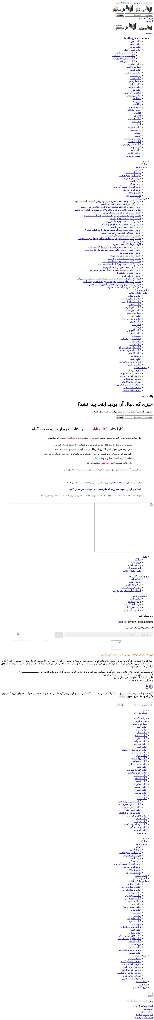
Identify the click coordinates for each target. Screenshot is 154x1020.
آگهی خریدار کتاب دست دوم (127, 244)
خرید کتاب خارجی (132, 178)
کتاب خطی (135, 78)
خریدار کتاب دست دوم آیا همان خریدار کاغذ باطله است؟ (113, 230)
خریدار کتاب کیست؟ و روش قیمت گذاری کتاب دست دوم (112, 215)
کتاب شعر (136, 150)
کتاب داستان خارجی (131, 298)
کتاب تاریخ (136, 41)
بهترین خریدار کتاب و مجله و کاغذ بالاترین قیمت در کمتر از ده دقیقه (107, 209)
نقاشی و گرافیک (133, 92)
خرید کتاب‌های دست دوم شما (88, 469)
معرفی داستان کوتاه (131, 373)
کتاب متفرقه (134, 64)
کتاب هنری (135, 321)
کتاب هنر (136, 90)
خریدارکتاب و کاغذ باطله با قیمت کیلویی (121, 204)
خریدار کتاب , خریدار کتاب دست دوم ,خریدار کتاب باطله (113, 250)
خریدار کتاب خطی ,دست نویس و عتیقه (121, 224)
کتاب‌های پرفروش (132, 144)
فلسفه (137, 135)
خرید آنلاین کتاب (133, 607)
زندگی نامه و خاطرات (130, 361)
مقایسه (143, 984)
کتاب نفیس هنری (126, 61)
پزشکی (137, 327)
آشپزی (137, 115)
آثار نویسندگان (134, 568)
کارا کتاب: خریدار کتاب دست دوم (124, 287)
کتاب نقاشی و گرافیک (130, 813)
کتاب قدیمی (135, 69)
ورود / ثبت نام (140, 987)
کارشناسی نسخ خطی (130, 175)
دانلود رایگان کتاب (132, 571)
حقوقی (137, 133)
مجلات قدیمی (134, 67)
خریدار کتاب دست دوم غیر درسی (124, 258)
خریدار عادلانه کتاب (131, 275)
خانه (145, 556)
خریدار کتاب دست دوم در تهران (125, 255)
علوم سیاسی (134, 107)
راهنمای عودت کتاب (131, 587)
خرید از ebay (135, 192)
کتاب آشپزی (135, 333)
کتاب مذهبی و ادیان (131, 318)
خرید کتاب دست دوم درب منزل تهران (122, 267)
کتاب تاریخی (135, 304)
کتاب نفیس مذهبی (126, 52)
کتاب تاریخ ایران (133, 307)
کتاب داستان (134, 295)
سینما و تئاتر (135, 81)
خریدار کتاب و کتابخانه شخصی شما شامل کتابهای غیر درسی (111, 207)
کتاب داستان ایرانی (131, 301)
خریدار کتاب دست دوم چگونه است (123, 235)
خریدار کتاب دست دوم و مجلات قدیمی (121, 261)
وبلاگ (138, 559)
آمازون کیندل (134, 141)
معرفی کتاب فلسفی (130, 376)
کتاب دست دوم (133, 72)
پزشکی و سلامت (132, 138)
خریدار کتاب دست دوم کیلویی (126, 227)
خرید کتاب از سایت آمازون (127, 187)
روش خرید (135, 562)
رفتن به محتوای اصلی (127, 2)
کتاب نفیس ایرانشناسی (123, 55)
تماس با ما (135, 598)
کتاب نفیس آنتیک (132, 49)
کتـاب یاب (136, 579)
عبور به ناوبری (145, 2)
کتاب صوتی (135, 344)
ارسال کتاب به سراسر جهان (127, 590)
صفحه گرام (82, 438)
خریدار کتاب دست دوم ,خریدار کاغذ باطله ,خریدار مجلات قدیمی (109, 238)
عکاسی (137, 104)
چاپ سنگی (135, 130)
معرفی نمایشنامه (132, 379)
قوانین (138, 169)
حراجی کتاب (134, 153)
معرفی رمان (134, 370)
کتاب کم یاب (134, 118)
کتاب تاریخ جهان (133, 310)
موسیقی (136, 336)
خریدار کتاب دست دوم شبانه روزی (123, 221)
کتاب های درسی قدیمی (129, 350)
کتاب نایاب (135, 47)
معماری (137, 98)
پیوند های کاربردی (138, 576)
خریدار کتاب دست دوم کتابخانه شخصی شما (119, 264)
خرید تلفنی (135, 181)
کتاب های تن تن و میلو (130, 347)
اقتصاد (137, 112)
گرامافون (136, 147)
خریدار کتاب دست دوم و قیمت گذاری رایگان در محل (114, 247)
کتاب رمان (135, 44)
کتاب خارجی (134, 127)
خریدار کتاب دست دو (130, 252)
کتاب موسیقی (134, 95)
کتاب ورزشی (134, 87)
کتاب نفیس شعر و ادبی (123, 58)
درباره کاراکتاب (133, 584)
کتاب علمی (135, 341)
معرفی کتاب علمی (131, 390)
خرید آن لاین (135, 184)
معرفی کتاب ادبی (132, 387)
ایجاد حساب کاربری (143, 1006)
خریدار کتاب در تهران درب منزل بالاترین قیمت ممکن (114, 284)
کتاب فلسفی (134, 353)
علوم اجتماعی (134, 110)
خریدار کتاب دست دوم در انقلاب (125, 218)
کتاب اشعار (135, 359)
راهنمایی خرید (140, 595)
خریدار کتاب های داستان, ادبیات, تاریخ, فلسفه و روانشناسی (111, 281)
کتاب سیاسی (134, 364)
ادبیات (138, 124)
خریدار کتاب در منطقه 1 (129, 273)
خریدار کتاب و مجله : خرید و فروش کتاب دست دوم (115, 270)
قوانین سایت (134, 601)
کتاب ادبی (136, 316)
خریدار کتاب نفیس (132, 241)
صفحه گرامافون (133, 155)
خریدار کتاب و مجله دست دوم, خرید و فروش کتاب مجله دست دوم (107, 201)
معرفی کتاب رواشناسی (129, 384)
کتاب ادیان (135, 84)
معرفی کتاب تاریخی (131, 381)
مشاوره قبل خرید (132, 610)
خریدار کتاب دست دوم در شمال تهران (122, 212)
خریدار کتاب (135, 582)
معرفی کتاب (134, 565)
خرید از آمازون (133, 195)
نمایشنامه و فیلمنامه (130, 338)
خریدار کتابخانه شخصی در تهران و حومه (121, 232)
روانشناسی (135, 75)
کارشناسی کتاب (133, 172)
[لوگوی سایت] (143, 12)
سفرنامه (136, 121)
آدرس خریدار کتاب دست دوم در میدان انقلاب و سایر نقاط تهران (109, 278)
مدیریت (137, 101)
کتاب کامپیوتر (134, 330)
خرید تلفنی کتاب (133, 604)
